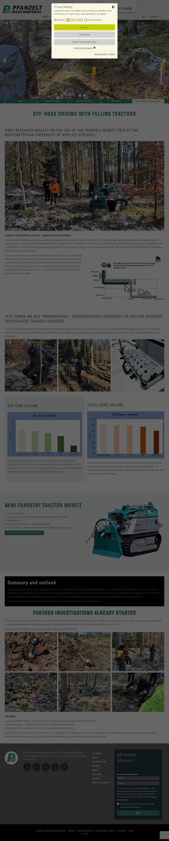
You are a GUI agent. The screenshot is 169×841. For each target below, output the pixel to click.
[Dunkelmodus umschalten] (113, 7)
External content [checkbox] (94, 20)
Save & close (84, 34)
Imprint (112, 54)
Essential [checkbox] (61, 20)
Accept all (85, 27)
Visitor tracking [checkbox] (76, 20)
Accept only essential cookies (84, 42)
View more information (83, 48)
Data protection (100, 54)
